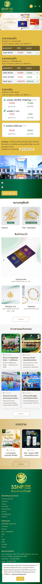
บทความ (3, 504)
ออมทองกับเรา (5, 509)
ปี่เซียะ (3, 542)
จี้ (1, 537)
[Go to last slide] (3, 260)
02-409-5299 (27, 149)
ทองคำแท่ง (4, 526)
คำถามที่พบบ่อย (6, 514)
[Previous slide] (3, 217)
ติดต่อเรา (4, 517)
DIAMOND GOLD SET (8, 524)
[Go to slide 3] (21, 28)
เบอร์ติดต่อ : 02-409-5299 (10, 559)
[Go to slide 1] (18, 28)
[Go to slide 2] (20, 28)
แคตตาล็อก (4, 506)
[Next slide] (38, 217)
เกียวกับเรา (4, 501)
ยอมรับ (20, 578)
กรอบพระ (4, 544)
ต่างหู (3, 539)
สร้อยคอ (4, 529)
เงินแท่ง (3, 547)
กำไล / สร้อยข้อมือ (7, 532)
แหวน (3, 534)
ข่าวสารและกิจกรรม (7, 499)
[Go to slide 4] (23, 28)
